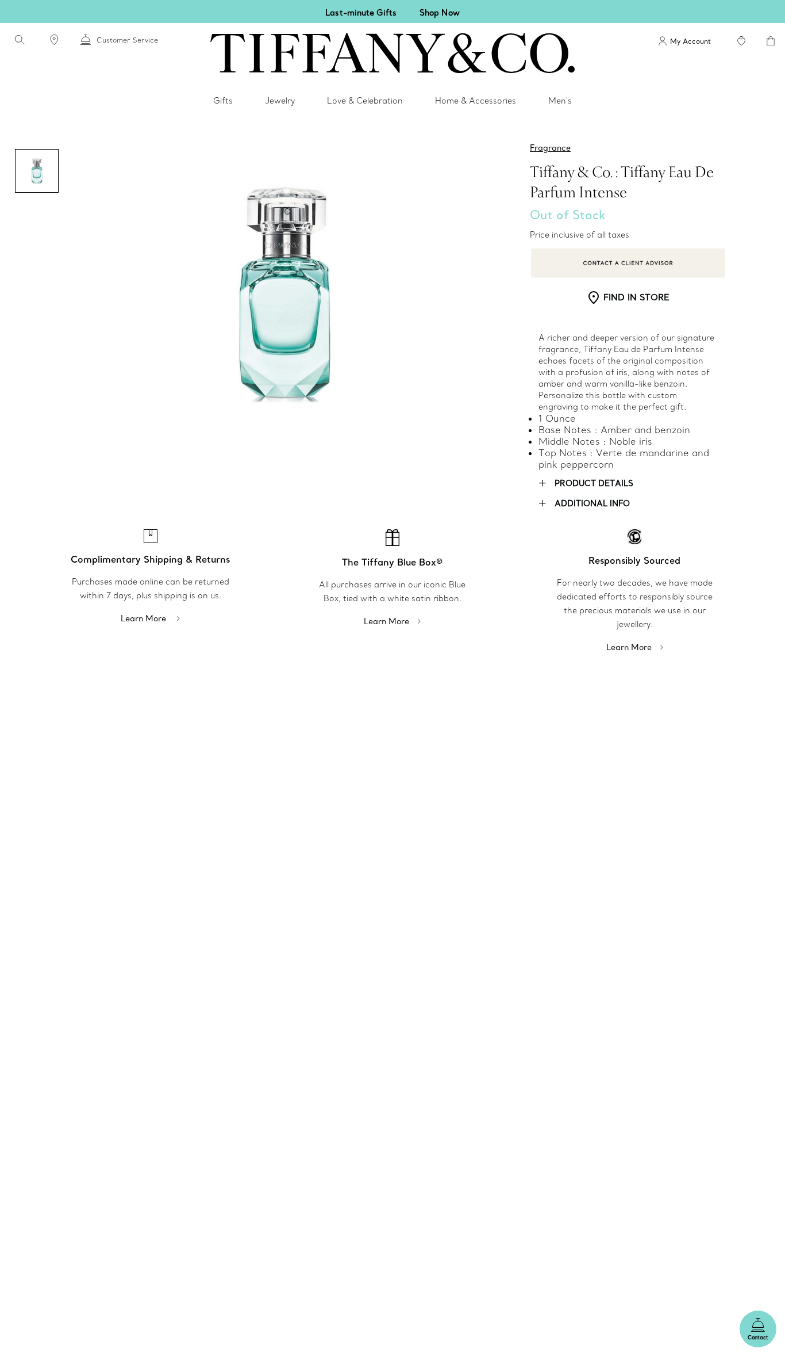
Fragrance (550, 148)
